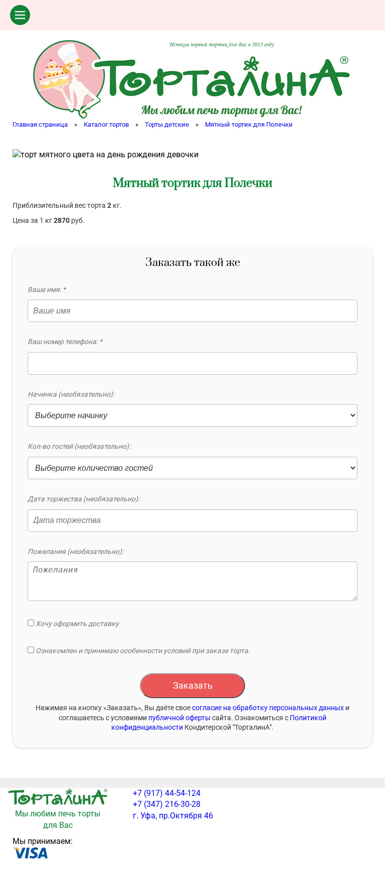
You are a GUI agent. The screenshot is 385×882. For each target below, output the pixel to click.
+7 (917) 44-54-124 (167, 793)
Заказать (193, 685)
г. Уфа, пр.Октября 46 (173, 815)
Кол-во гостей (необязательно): (79, 446)
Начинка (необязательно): (71, 394)
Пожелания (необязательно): (75, 551)
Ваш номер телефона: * (65, 342)
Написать (308, 15)
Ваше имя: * (47, 289)
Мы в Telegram (362, 15)
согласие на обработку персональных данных (268, 708)
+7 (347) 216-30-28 (167, 804)
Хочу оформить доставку (76, 624)
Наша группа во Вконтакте (281, 15)
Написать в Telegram (335, 15)
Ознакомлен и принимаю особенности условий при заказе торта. (142, 651)
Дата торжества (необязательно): (83, 499)
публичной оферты (179, 718)
